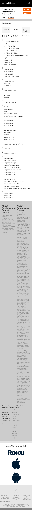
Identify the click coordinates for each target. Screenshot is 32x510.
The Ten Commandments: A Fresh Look (17, 188)
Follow (27, 9)
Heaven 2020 (8, 109)
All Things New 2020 (11, 53)
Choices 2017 (8, 72)
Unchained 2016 (9, 193)
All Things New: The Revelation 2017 (16, 55)
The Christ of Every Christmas (14, 181)
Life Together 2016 (10, 130)
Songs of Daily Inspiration (12, 167)
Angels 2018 (8, 60)
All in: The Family (9, 46)
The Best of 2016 (9, 179)
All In (5, 44)
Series (15, 29)
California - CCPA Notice (27, 498)
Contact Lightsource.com (5, 500)
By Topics (25, 30)
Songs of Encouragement (12, 170)
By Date (6, 29)
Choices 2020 (8, 74)
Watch (4, 17)
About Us (16, 495)
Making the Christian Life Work (14, 144)
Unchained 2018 (9, 198)
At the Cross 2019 (10, 65)
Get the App (4, 495)
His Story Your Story (10, 114)
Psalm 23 (7, 149)
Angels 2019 (8, 62)
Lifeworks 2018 (9, 137)
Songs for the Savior (10, 160)
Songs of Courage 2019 (12, 165)
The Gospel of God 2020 (12, 184)
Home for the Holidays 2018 (13, 116)
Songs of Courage (10, 163)
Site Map (16, 497)
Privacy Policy (5, 497)
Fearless (6, 97)
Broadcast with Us (16, 499)
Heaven (6, 107)
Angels (6, 58)
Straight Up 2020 (9, 174)
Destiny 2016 (8, 83)
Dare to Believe (9, 81)
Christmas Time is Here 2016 (13, 76)
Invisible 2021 (8, 125)
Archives (11, 17)
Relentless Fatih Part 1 (11, 153)
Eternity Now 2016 (10, 90)
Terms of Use (5, 498)
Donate (27, 13)
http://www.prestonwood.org (6, 421)
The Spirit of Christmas (11, 186)
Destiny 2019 (8, 86)
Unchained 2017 (9, 195)
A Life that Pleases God (11, 41)
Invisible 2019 (8, 123)
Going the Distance (10, 102)
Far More (7, 95)
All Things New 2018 (10, 51)
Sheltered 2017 (9, 158)
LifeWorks (7, 135)
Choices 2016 (8, 69)
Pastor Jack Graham (8, 14)
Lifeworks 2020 (9, 139)
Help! (5, 111)
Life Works (7, 132)
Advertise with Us (27, 496)
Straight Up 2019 (9, 172)
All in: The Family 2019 (11, 48)
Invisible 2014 (8, 121)
